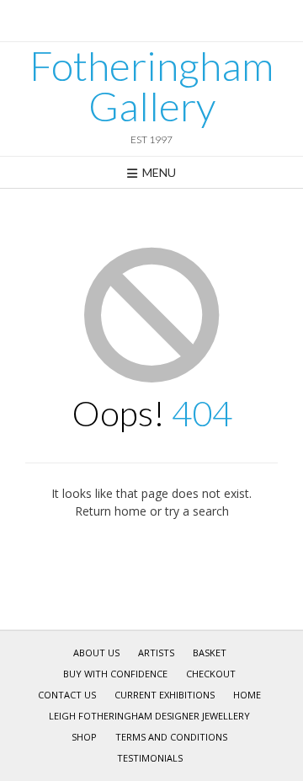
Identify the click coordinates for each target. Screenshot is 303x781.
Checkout (211, 673)
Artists (156, 652)
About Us (96, 652)
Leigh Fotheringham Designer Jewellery (149, 715)
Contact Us (67, 694)
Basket (209, 652)
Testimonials (150, 758)
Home (247, 694)
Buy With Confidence (115, 673)
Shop (84, 736)
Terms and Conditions (171, 736)
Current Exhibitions (164, 694)
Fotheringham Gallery (151, 85)
